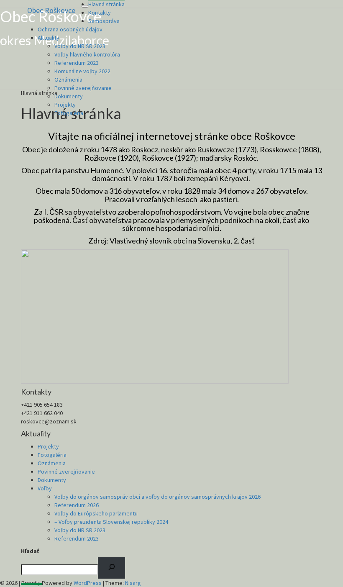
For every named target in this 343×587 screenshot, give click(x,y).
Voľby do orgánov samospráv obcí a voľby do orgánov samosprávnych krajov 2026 (157, 496)
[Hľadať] (111, 568)
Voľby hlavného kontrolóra (87, 54)
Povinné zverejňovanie (83, 88)
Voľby (45, 488)
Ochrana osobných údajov (70, 29)
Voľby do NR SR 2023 (79, 46)
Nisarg (133, 583)
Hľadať (30, 551)
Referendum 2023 (76, 63)
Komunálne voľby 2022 (82, 71)
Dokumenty (68, 96)
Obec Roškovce (51, 10)
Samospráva (104, 21)
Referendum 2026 (76, 505)
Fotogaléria (68, 113)
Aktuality (48, 37)
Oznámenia (68, 79)
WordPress (88, 583)
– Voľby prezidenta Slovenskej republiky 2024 (111, 521)
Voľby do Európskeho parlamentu (96, 513)
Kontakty (99, 12)
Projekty (65, 104)
